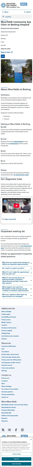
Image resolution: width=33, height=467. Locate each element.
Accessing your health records (11, 362)
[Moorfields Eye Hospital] (14, 7)
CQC (3, 349)
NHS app (4, 370)
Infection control (7, 365)
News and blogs (6, 311)
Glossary (4, 339)
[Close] (31, 439)
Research (4, 418)
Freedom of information (9, 328)
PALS (3, 383)
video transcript (10, 219)
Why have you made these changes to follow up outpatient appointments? (16, 263)
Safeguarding (6, 333)
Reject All (16, 459)
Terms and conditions (8, 368)
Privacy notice (6, 319)
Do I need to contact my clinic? (13, 268)
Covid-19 (4, 325)
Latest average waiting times (11, 357)
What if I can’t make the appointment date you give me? (15, 273)
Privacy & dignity (7, 330)
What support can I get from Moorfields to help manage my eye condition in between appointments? (15, 289)
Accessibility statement (9, 317)
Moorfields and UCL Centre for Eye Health (15, 404)
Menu (6, 12)
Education (5, 421)
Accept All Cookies (16, 463)
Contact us (5, 397)
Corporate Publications (9, 346)
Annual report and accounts (10, 354)
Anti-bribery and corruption (10, 336)
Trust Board (5, 351)
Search (28, 12)
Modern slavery (6, 322)
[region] (16, 452)
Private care (5, 378)
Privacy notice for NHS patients (11, 360)
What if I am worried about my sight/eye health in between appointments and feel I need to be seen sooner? (14, 280)
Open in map (5, 52)
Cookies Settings (16, 454)
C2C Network (14, 143)
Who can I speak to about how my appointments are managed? (14, 295)
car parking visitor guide (21, 175)
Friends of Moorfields (8, 410)
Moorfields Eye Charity (9, 407)
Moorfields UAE (6, 413)
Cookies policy (6, 314)
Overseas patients (7, 392)
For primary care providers (10, 389)
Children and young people (10, 415)
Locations (8, 16)
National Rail (18, 141)
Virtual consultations (8, 394)
